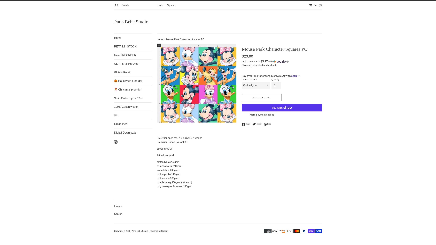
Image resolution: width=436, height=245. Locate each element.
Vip (116, 115)
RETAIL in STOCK (125, 46)
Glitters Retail (122, 72)
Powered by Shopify (159, 231)
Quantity (275, 79)
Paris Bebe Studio (131, 21)
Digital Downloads (125, 132)
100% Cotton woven (126, 106)
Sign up (171, 5)
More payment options (262, 114)
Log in (160, 5)
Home (117, 37)
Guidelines (120, 123)
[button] (282, 61)
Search (118, 213)
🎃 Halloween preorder (128, 80)
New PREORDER (125, 55)
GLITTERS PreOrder (126, 63)
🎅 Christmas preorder (127, 89)
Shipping (246, 65)
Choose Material (249, 79)
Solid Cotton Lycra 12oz (128, 98)
